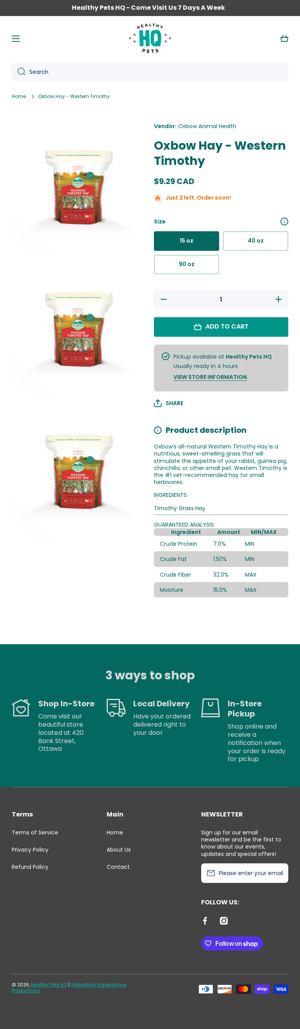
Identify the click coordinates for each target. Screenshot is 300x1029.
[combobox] (150, 72)
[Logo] (150, 38)
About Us (119, 850)
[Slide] (284, 221)
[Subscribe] (278, 873)
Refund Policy (30, 866)
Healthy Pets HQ (49, 984)
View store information (210, 377)
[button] (284, 39)
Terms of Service (35, 832)
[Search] (18, 72)
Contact (118, 866)
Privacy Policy (30, 850)
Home (19, 96)
